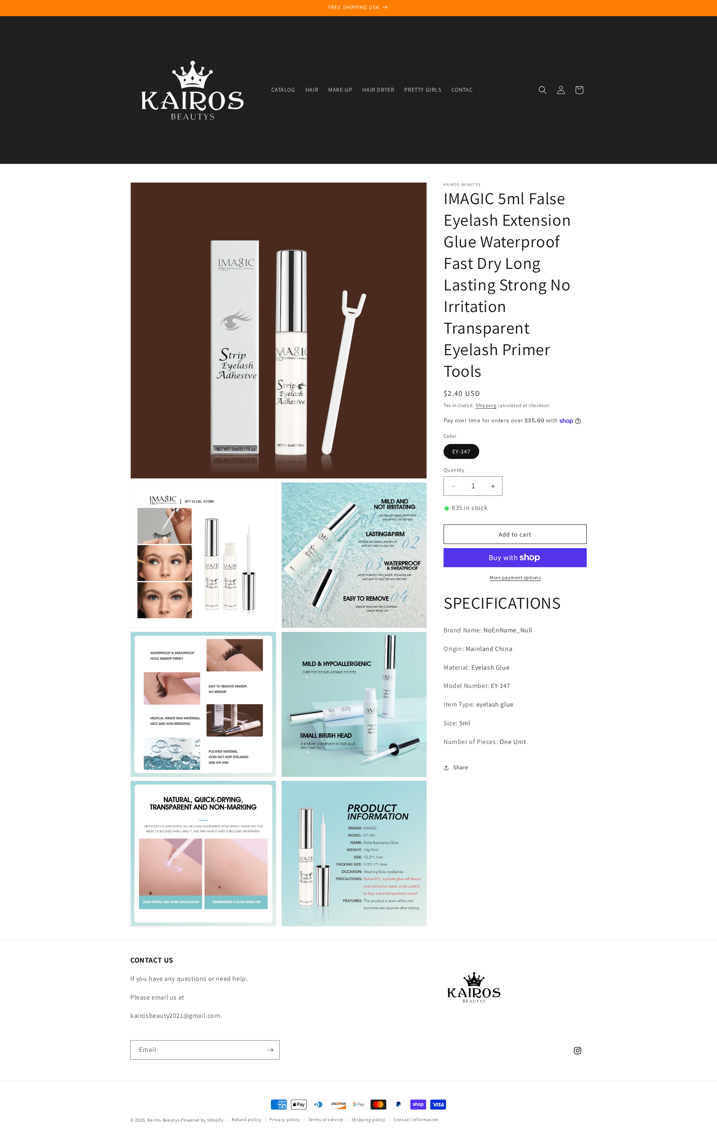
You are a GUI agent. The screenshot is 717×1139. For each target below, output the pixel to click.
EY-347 (461, 451)
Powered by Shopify (202, 1120)
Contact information (416, 1119)
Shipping (486, 405)
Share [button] (460, 767)
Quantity (454, 469)
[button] (543, 90)
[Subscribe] (270, 1050)
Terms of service (325, 1119)
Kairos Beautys (163, 1120)
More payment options (515, 577)
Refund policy (246, 1119)
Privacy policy (284, 1119)
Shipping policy (368, 1119)
